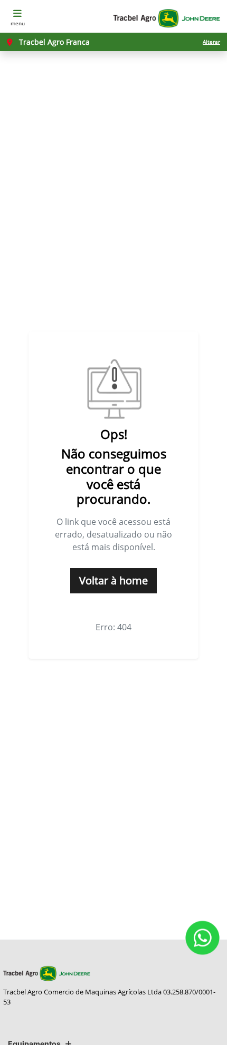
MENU (18, 23)
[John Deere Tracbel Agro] (166, 18)
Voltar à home (113, 580)
